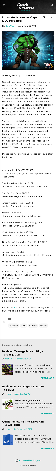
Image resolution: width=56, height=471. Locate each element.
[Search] (52, 5)
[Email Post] (9, 320)
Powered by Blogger (30, 460)
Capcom (13, 325)
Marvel (43, 325)
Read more (47, 378)
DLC (23, 325)
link (15, 307)
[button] (52, 18)
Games (33, 325)
